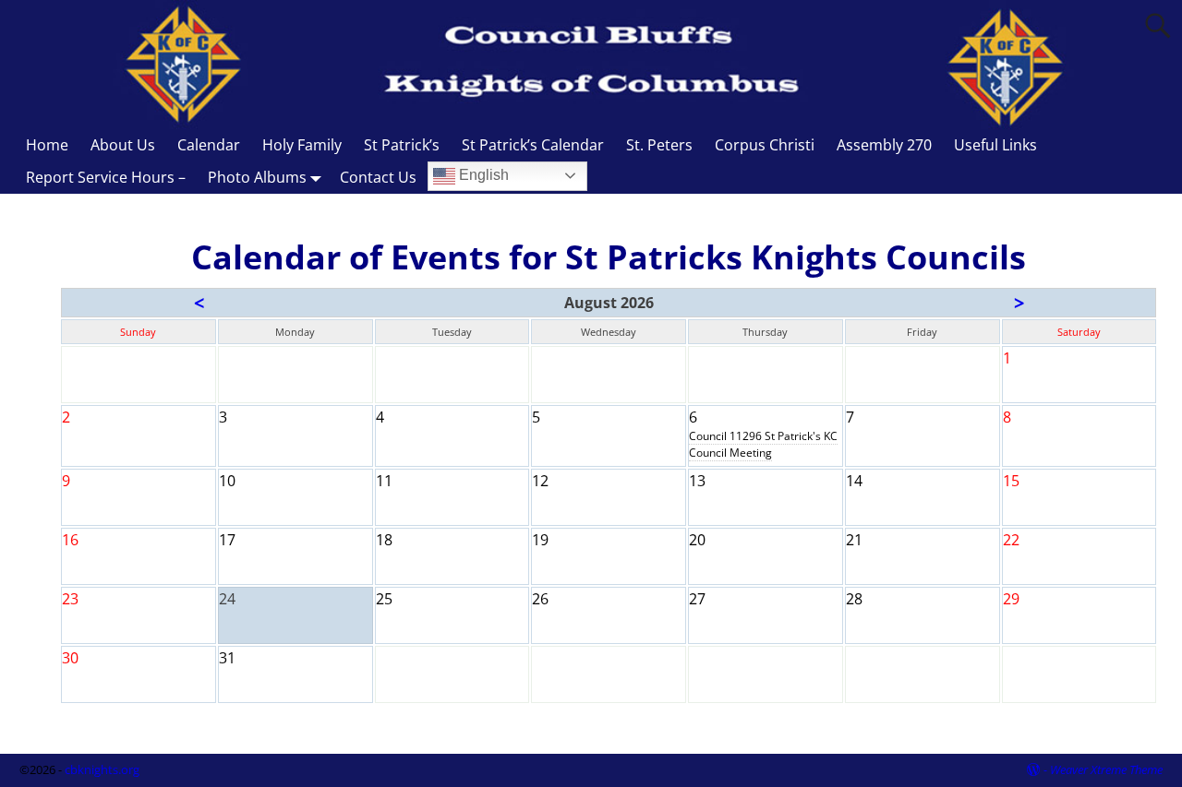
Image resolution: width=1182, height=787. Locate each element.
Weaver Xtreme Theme (1106, 769)
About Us (122, 145)
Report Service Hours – (106, 177)
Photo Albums (257, 177)
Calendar (208, 145)
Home (47, 145)
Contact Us (378, 177)
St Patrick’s (402, 145)
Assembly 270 (884, 145)
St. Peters (659, 145)
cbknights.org (102, 769)
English (482, 175)
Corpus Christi (764, 145)
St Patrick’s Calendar (533, 145)
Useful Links (995, 145)
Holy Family (302, 145)
